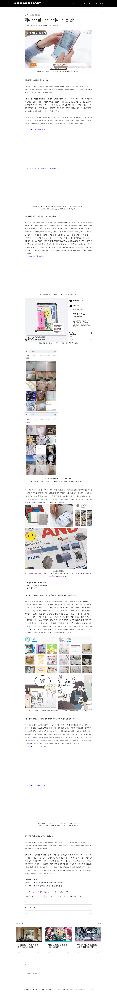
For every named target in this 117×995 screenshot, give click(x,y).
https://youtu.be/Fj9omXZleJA (35, 256)
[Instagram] (91, 989)
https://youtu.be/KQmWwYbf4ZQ (36, 746)
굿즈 (41, 896)
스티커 (81, 896)
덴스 (52, 896)
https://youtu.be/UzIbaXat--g (35, 785)
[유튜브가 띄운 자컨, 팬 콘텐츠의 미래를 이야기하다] (88, 934)
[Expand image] (41, 380)
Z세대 (27, 896)
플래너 (59, 896)
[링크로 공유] (34, 907)
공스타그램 (73, 896)
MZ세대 (34, 896)
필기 (65, 896)
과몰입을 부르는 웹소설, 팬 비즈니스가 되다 (57, 946)
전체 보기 (98, 923)
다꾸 (47, 896)
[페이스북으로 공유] (25, 907)
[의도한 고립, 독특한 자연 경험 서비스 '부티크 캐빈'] (29, 934)
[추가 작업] (91, 15)
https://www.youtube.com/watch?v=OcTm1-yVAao (42, 168)
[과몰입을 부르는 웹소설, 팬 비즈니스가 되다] (58, 934)
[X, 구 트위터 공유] (30, 907)
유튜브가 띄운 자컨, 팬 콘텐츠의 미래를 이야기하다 (87, 946)
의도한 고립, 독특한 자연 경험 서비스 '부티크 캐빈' (28, 946)
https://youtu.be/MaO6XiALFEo (35, 129)
